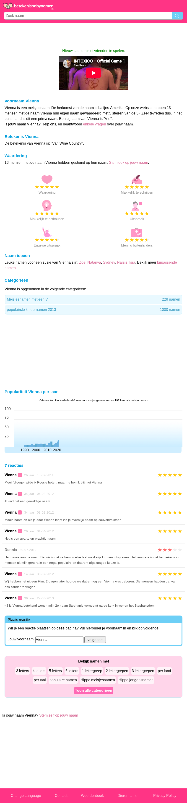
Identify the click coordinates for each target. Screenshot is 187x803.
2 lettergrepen (117, 671)
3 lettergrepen (143, 671)
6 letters (71, 671)
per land (164, 671)
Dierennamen (128, 796)
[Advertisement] (93, 35)
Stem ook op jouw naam (128, 162)
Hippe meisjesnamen (98, 680)
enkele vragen (94, 124)
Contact (61, 796)
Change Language (26, 796)
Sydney (109, 262)
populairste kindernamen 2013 (93, 310)
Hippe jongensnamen (136, 680)
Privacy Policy (164, 796)
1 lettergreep (92, 671)
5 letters (55, 671)
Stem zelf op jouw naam (58, 715)
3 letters (22, 671)
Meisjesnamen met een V (93, 299)
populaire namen (63, 680)
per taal (40, 680)
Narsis (122, 262)
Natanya (94, 262)
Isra (132, 262)
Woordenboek (92, 796)
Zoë (82, 262)
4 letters (39, 671)
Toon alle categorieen (93, 690)
